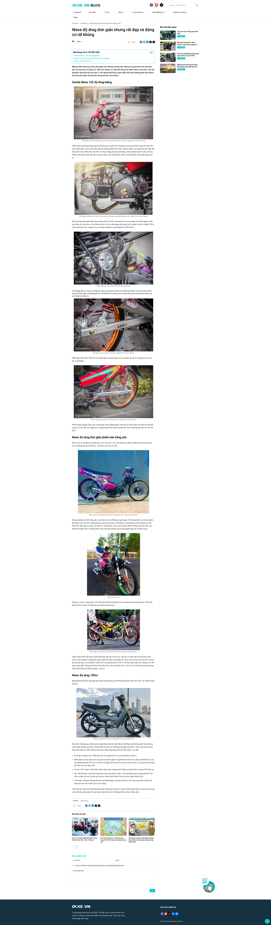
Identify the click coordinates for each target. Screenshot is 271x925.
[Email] (150, 42)
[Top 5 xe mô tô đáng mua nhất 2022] (168, 35)
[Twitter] (144, 42)
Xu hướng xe (83, 23)
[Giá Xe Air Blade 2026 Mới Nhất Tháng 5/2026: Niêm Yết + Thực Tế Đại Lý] (85, 826)
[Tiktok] (169, 914)
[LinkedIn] (177, 914)
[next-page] (76, 847)
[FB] (151, 5)
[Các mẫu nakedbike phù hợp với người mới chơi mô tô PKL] (168, 57)
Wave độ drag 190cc (82, 61)
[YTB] (156, 5)
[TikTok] (161, 5)
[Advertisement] (179, 92)
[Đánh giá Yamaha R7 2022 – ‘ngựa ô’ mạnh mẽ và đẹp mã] (168, 46)
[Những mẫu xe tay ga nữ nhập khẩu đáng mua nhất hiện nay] (168, 68)
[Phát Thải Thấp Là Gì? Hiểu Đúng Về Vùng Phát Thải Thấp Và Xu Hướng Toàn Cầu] (113, 826)
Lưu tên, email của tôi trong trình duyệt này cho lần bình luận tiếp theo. (99, 865)
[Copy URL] (153, 42)
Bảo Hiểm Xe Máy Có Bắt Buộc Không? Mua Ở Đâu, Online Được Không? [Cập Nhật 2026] (141, 840)
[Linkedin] (147, 42)
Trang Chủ (75, 23)
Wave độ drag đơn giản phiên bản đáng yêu (92, 58)
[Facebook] (141, 42)
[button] (183, 5)
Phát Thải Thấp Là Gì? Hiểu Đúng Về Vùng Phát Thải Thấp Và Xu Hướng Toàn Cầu (113, 840)
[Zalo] (173, 914)
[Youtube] (165, 914)
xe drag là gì (84, 801)
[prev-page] (73, 847)
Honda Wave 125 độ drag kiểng (87, 55)
